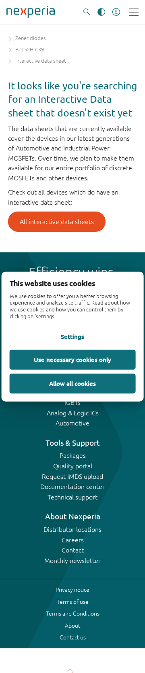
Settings (72, 336)
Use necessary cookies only (72, 359)
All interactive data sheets (57, 221)
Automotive (72, 423)
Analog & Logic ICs (73, 413)
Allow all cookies (72, 383)
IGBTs (72, 402)
